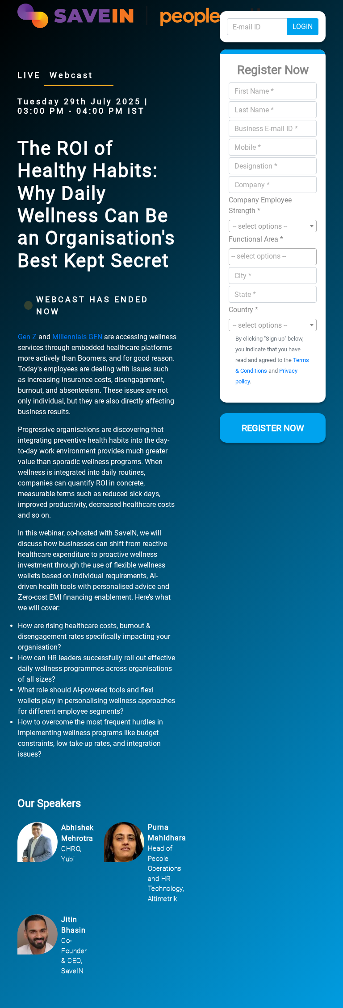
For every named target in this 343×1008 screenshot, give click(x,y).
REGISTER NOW (273, 428)
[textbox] (274, 256)
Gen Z (28, 337)
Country (243, 309)
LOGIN (303, 26)
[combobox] (273, 226)
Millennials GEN (78, 337)
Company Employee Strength (260, 205)
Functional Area (256, 239)
